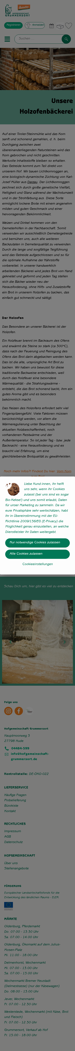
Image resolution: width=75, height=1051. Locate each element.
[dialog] (37, 525)
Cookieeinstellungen (37, 564)
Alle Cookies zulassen (26, 554)
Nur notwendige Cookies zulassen (35, 542)
